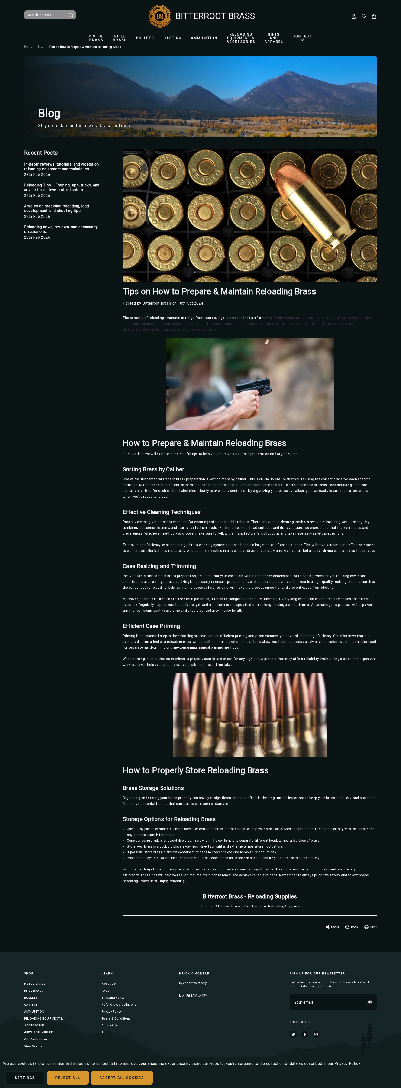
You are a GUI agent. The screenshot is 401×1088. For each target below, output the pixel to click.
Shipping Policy (113, 997)
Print (373, 927)
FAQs (106, 990)
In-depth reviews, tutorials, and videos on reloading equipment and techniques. (61, 166)
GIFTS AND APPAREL (274, 38)
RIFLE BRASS (120, 38)
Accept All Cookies (122, 1078)
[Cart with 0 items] (374, 16)
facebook (304, 1034)
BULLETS (145, 38)
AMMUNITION (204, 38)
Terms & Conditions (116, 1018)
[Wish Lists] (364, 16)
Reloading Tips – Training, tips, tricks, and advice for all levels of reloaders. (61, 187)
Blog (105, 1032)
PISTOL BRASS (96, 38)
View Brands (33, 1046)
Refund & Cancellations (119, 1004)
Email (355, 927)
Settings (25, 1078)
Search (71, 15)
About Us (109, 983)
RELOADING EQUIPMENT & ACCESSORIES (241, 38)
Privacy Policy (112, 1011)
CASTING (173, 38)
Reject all (67, 1078)
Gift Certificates (36, 1039)
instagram (316, 1034)
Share (335, 927)
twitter (293, 1034)
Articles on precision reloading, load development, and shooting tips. (56, 208)
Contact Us (302, 38)
